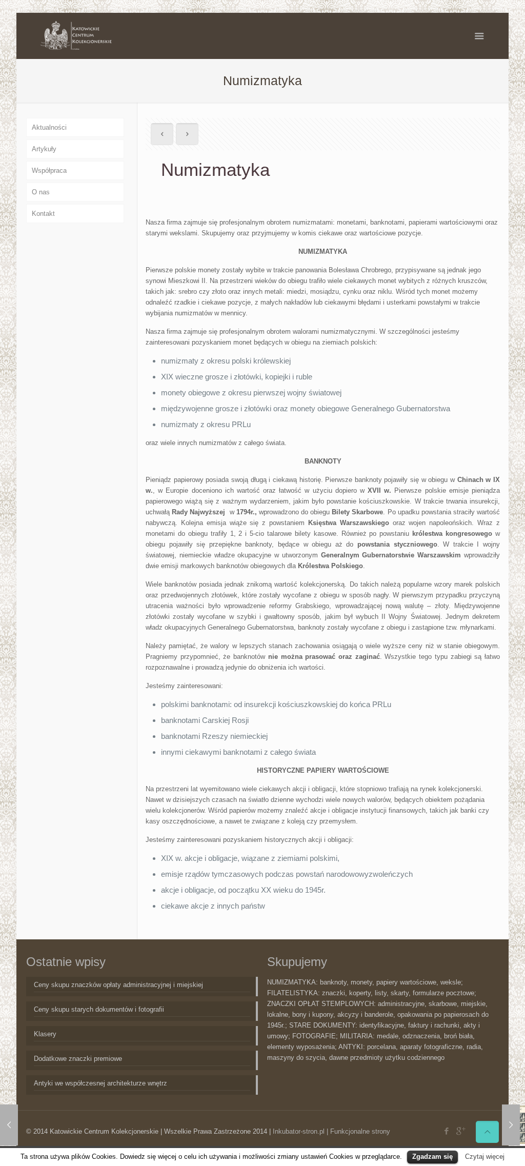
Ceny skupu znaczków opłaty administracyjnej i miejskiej (118, 985)
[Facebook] (446, 1131)
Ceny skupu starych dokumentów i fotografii (99, 1009)
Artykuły (44, 149)
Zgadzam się (432, 1156)
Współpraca (49, 170)
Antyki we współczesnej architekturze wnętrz (100, 1083)
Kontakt (43, 213)
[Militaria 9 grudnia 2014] (9, 1124)
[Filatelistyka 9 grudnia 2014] (511, 1124)
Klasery (45, 1034)
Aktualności (49, 127)
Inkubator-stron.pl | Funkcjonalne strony (331, 1131)
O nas (41, 192)
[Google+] (460, 1131)
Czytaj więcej (484, 1156)
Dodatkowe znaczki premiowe (78, 1058)
